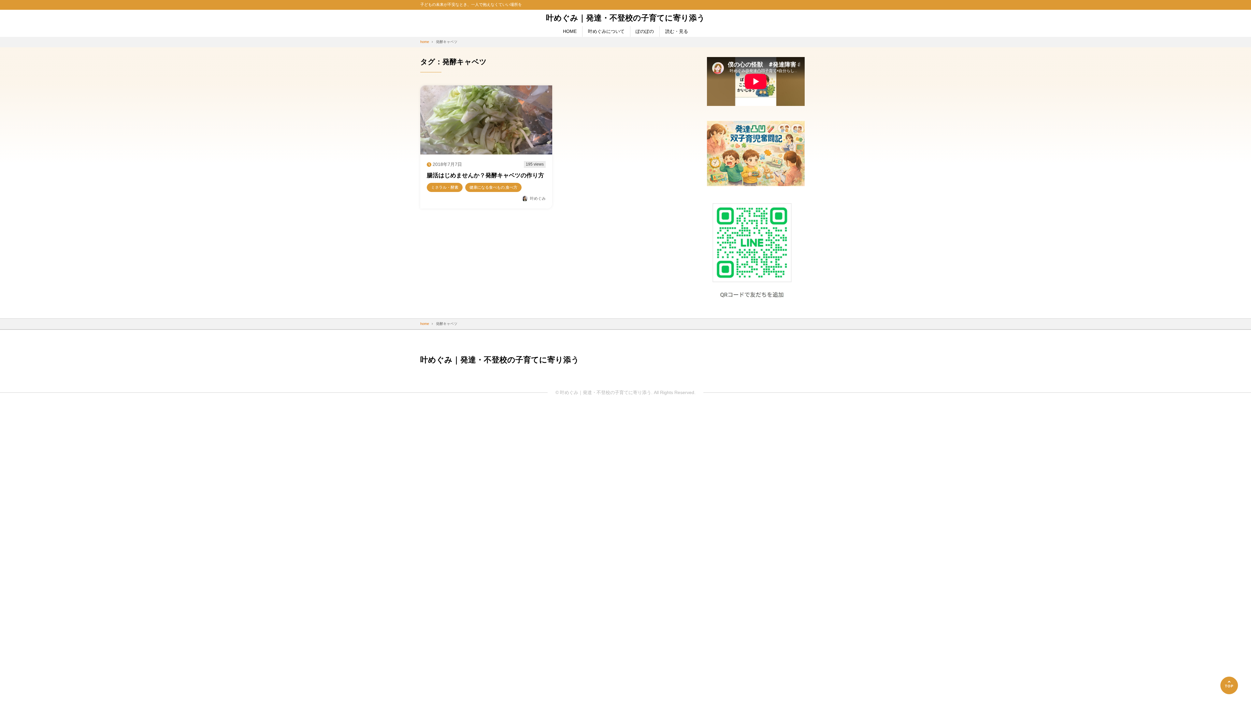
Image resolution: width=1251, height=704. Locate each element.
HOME (570, 31)
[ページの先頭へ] (1229, 685)
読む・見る (676, 31)
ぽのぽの (645, 31)
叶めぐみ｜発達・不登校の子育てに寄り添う (625, 17)
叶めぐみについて (606, 31)
